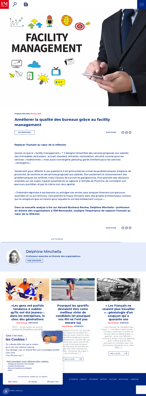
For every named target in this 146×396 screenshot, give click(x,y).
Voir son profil (34, 261)
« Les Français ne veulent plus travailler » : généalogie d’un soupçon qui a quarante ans (118, 312)
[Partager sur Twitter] (122, 132)
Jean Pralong (21, 323)
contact (83, 379)
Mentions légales (14, 391)
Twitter (103, 379)
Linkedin (134, 379)
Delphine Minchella (22, 114)
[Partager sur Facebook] (126, 132)
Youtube (113, 379)
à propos (73, 379)
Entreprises (24, 132)
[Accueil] (4, 4)
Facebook (93, 379)
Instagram (123, 379)
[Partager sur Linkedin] (130, 132)
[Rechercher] (14, 4)
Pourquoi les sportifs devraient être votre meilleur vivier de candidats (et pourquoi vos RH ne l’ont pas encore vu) (73, 314)
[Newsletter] (26, 4)
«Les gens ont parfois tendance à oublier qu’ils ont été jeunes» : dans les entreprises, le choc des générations (27, 312)
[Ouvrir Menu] (141, 4)
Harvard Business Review (73, 207)
